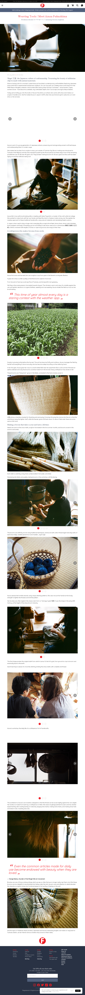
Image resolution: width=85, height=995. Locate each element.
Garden (39, 951)
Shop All (63, 951)
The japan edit (53, 959)
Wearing (39, 959)
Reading (39, 953)
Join (42, 980)
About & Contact (66, 954)
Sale (62, 964)
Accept (77, 990)
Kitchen (15, 955)
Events (63, 961)
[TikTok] (46, 985)
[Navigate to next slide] (75, 119)
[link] (42, 5)
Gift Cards (64, 949)
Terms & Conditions (66, 958)
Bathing (27, 959)
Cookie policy (55, 991)
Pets (26, 953)
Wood (14, 953)
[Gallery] (42, 119)
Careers (63, 959)
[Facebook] (38, 985)
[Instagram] (34, 985)
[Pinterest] (50, 985)
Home (38, 955)
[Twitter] (42, 985)
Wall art (27, 951)
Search (63, 963)
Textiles (15, 956)
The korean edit (53, 957)
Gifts (50, 953)
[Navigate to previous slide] (10, 119)
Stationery (40, 956)
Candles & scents (29, 955)
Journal (63, 953)
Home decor (28, 956)
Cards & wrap (52, 951)
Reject (72, 990)
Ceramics (15, 951)
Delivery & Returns (66, 956)
